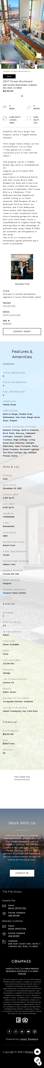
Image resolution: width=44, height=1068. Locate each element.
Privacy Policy (33, 1052)
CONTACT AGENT (22, 331)
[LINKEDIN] (22, 1031)
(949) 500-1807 (13, 936)
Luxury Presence (29, 1039)
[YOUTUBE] (28, 1031)
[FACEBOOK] (9, 1031)
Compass (27, 982)
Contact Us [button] (22, 873)
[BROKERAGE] (34, 1031)
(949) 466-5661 (13, 916)
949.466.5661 (9, 306)
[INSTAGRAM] (15, 1031)
